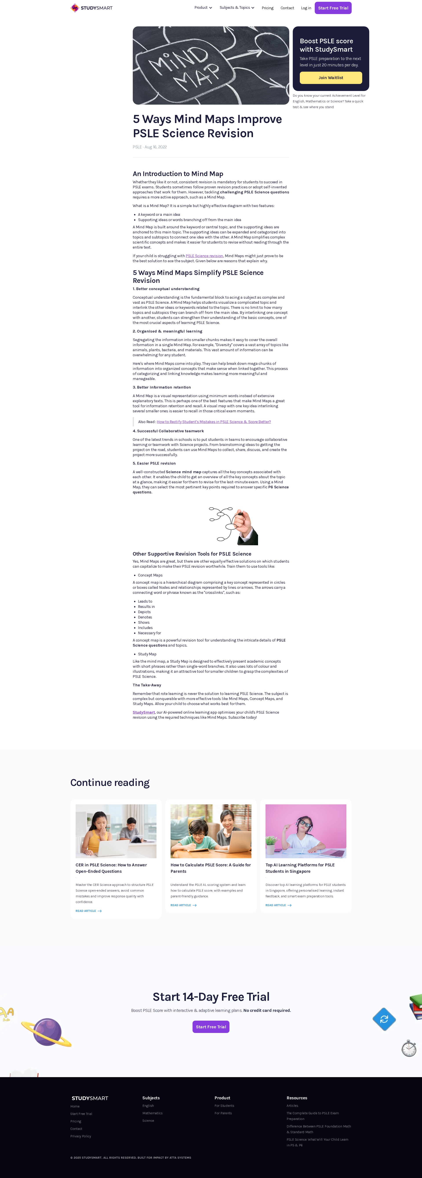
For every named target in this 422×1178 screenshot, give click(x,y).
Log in (306, 7)
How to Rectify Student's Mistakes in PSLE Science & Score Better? (214, 421)
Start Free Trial (81, 1114)
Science (148, 1120)
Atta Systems (180, 1158)
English (148, 1105)
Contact (287, 7)
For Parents (223, 1113)
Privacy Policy (80, 1136)
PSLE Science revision (204, 255)
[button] (203, 7)
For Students (224, 1105)
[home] (92, 8)
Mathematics (152, 1113)
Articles (292, 1105)
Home (75, 1106)
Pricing (268, 7)
